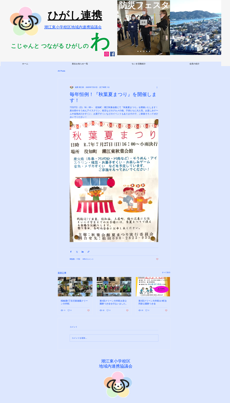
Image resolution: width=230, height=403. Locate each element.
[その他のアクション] (156, 87)
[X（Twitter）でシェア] (77, 252)
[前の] (121, 27)
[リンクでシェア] (88, 252)
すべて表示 (166, 272)
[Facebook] (112, 54)
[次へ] (167, 27)
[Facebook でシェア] (71, 252)
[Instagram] (106, 54)
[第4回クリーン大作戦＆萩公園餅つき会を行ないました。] (114, 286)
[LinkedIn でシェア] (82, 252)
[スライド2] (140, 51)
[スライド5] (149, 51)
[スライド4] (146, 51)
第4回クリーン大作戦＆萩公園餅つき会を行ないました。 (114, 302)
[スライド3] (143, 51)
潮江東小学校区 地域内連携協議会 (115, 363)
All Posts (61, 71)
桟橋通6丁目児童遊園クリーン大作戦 (74, 302)
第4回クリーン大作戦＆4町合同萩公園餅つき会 (152, 302)
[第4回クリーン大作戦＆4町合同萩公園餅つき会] (153, 286)
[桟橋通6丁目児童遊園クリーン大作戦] (75, 286)
